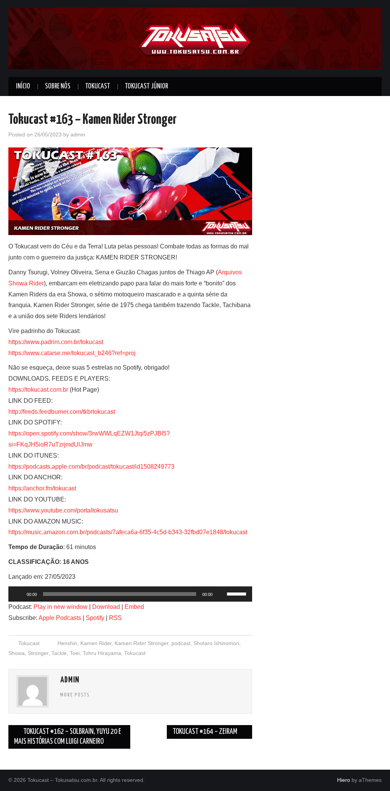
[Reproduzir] (18, 594)
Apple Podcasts (59, 618)
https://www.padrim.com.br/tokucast (55, 342)
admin (77, 134)
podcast (180, 643)
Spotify (95, 618)
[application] (130, 594)
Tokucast (97, 86)
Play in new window (61, 607)
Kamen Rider (96, 643)
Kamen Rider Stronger (141, 643)
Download (106, 607)
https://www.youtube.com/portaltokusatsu (63, 510)
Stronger (38, 653)
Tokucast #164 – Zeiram (205, 731)
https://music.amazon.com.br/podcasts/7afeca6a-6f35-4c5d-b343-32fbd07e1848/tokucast (127, 532)
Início (23, 86)
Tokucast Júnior (146, 86)
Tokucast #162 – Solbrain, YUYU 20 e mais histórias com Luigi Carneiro (67, 736)
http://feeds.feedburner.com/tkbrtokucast (61, 411)
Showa (16, 653)
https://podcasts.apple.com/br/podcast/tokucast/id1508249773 (91, 466)
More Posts (75, 695)
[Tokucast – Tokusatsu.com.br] (195, 38)
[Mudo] (221, 594)
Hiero (343, 780)
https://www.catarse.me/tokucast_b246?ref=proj (72, 353)
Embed (134, 607)
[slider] (237, 593)
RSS (115, 618)
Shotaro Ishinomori (216, 643)
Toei (75, 653)
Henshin (67, 643)
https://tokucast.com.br (38, 389)
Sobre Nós (57, 86)
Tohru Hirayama (102, 653)
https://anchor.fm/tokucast (42, 488)
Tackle (59, 653)
